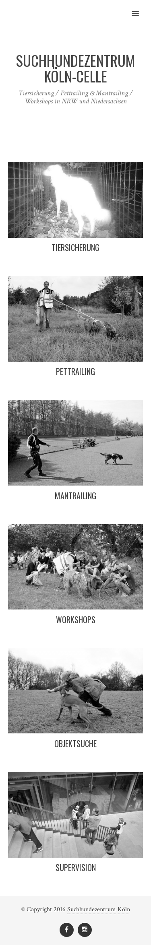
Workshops (75, 620)
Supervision (76, 867)
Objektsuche (75, 743)
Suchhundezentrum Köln (98, 909)
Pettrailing (75, 371)
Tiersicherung (75, 247)
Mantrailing (75, 496)
